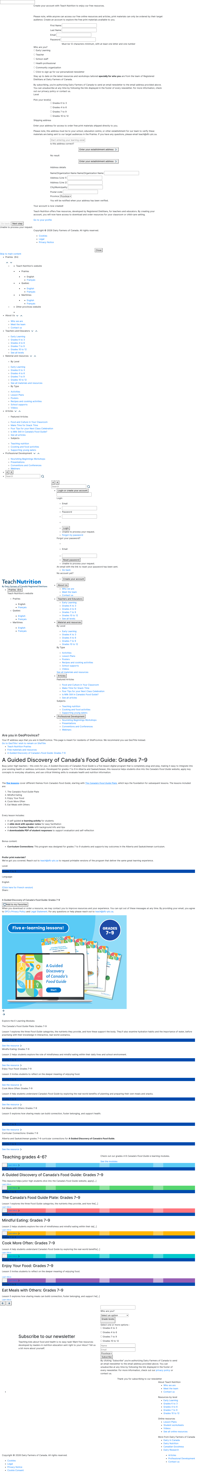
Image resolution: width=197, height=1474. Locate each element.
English (30, 288)
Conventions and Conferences (26, 465)
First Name (55, 25)
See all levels (17, 352)
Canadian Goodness (173, 1446)
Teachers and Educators (70, 598)
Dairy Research (171, 1449)
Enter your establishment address (96, 149)
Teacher (40, 54)
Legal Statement (39, 911)
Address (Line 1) (58, 177)
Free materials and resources (22, 749)
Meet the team (18, 324)
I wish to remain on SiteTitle (32, 743)
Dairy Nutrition (170, 1443)
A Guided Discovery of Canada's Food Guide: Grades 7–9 (36, 753)
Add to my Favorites (16, 904)
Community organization (48, 67)
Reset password (71, 559)
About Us (62, 585)
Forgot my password (72, 535)
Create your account (73, 579)
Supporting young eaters (23, 450)
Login (66, 528)
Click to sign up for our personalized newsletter (60, 71)
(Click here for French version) (17, 887)
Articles (62, 675)
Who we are (17, 321)
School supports (19, 404)
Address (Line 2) (58, 182)
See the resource (10, 1045)
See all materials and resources (26, 383)
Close (98, 250)
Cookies (43, 235)
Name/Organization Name (63, 173)
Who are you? (107, 1311)
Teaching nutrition (20, 443)
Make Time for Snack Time (24, 425)
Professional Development (71, 716)
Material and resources (69, 622)
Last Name (55, 30)
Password (55, 39)
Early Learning (43, 50)
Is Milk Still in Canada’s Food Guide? (29, 431)
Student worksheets (173, 1425)
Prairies (14, 589)
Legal (41, 239)
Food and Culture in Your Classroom (29, 422)
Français (31, 280)
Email (53, 34)
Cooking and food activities (25, 446)
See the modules (109, 1161)
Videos (14, 407)
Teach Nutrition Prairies (19, 746)
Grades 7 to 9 (60, 111)
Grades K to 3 (60, 103)
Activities (15, 391)
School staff (42, 59)
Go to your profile (43, 220)
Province (54, 196)
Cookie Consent (15, 1470)
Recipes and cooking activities (26, 401)
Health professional (46, 63)
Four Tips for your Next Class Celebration (32, 428)
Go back (5, 223)
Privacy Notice (46, 242)
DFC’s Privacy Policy (15, 911)
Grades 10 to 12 (61, 116)
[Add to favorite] (4, 1165)
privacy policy (163, 1370)
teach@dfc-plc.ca (49, 860)
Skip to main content (10, 253)
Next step (17, 223)
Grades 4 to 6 (60, 107)
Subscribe (107, 1357)
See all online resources (175, 1431)
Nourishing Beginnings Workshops (28, 458)
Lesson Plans (17, 394)
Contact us (16, 327)
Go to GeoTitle (9, 743)
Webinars (15, 468)
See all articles (18, 435)
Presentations (18, 462)
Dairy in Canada (171, 1440)
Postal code (56, 192)
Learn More (12, 1165)
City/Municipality (58, 187)
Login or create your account (72, 490)
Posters (14, 398)
